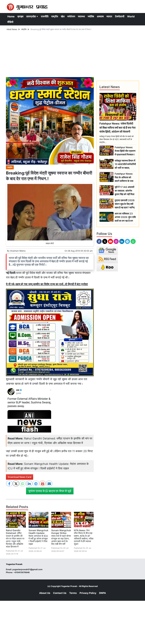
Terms (73, 593)
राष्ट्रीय (54, 16)
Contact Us (59, 593)
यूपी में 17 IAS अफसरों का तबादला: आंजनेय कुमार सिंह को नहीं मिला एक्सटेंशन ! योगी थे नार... (125, 191)
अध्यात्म (100, 16)
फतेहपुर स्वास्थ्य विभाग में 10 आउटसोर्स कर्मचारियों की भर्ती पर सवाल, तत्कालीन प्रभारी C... (125, 164)
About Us (44, 593)
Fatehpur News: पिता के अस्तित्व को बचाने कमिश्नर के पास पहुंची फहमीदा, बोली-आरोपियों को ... (124, 177)
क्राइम (20, 16)
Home (11, 16)
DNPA (102, 593)
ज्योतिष (91, 16)
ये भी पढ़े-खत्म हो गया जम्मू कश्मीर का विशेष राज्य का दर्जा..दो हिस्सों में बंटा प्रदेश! (47, 284)
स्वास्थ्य (81, 16)
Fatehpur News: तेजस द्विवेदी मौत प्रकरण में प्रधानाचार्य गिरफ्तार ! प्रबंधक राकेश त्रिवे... (125, 151)
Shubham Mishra (17, 251)
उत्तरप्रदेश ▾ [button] (32, 16)
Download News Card (19, 477)
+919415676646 (22, 572)
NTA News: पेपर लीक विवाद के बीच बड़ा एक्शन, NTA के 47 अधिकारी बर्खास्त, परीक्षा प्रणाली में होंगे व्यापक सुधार (83, 537)
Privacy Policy (88, 593)
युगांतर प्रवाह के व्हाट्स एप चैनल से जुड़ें (49, 491)
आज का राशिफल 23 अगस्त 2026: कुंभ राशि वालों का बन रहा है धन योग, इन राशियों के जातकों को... (125, 217)
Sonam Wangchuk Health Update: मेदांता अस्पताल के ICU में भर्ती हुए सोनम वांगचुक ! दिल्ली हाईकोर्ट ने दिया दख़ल (38, 537)
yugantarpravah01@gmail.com (27, 569)
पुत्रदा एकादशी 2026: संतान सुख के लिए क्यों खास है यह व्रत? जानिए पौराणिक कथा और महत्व (125, 204)
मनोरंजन (71, 16)
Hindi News (12, 29)
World (131, 16)
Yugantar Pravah (69, 586)
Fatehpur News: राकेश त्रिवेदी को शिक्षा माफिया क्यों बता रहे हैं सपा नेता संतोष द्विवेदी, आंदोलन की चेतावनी (117, 127)
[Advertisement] (72, 54)
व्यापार (109, 16)
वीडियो (10, 21)
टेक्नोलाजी (119, 16)
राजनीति (44, 16)
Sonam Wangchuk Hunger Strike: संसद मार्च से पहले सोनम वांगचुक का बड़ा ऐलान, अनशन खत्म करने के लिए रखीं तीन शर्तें (61, 537)
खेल (63, 16)
